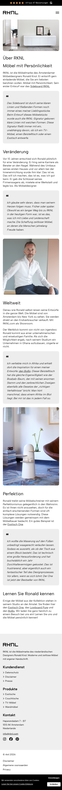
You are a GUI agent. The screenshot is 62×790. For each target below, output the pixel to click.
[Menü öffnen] (57, 12)
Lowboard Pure (39, 607)
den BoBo (24, 371)
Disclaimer (10, 676)
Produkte (10, 689)
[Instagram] (4, 739)
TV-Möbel (10, 702)
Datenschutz (12, 672)
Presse (8, 681)
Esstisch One (15, 524)
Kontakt (9, 715)
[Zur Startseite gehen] (10, 12)
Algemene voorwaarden (15, 765)
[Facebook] (11, 739)
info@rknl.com (10, 733)
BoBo (11, 611)
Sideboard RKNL (40, 86)
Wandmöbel (11, 707)
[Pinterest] (17, 739)
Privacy (7, 769)
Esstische (10, 694)
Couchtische (12, 698)
